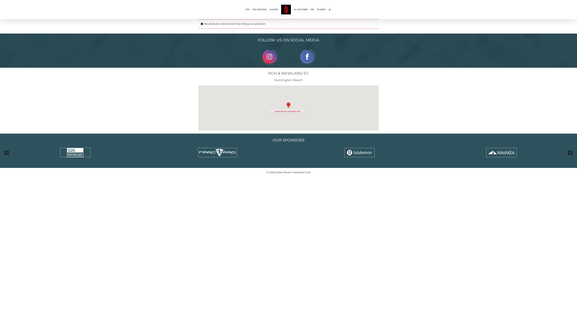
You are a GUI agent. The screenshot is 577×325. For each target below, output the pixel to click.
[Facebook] (307, 50)
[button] (288, 105)
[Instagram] (269, 50)
